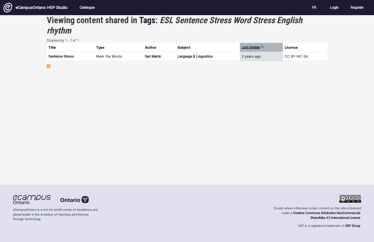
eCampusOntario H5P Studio (42, 7)
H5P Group (352, 226)
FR (314, 7)
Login (334, 7)
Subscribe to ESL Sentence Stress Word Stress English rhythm (48, 66)
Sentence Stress (61, 56)
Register (357, 7)
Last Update (253, 47)
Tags (147, 20)
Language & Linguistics (195, 56)
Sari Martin (153, 56)
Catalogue (87, 7)
